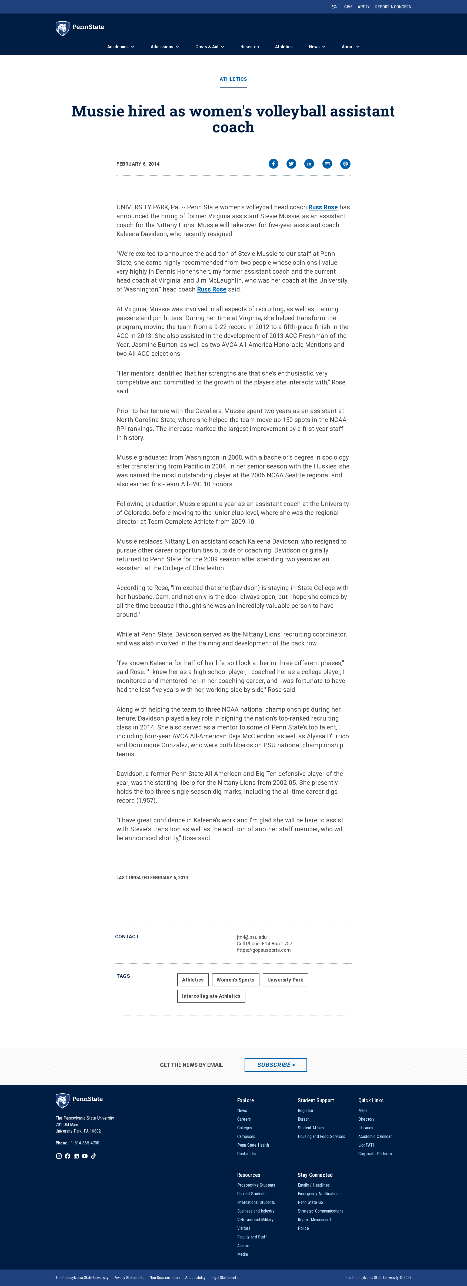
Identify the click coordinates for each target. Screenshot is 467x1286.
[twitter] (291, 164)
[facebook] (273, 164)
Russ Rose (323, 207)
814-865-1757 (277, 943)
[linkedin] (309, 164)
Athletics (233, 79)
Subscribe (273, 1064)
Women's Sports (236, 980)
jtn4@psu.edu (252, 937)
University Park (285, 980)
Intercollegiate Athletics (211, 996)
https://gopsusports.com (264, 950)
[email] (327, 164)
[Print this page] (345, 164)
